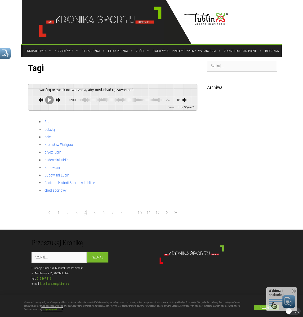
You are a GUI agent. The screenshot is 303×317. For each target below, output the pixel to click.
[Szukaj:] (242, 65)
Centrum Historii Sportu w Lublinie (70, 183)
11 (149, 212)
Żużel (140, 51)
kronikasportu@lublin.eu (54, 283)
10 (140, 212)
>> (175, 212)
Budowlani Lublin (57, 175)
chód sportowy (56, 190)
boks (48, 137)
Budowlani (52, 167)
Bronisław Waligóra (59, 144)
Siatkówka (161, 51)
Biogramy (272, 51)
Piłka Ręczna (118, 51)
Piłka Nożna (91, 51)
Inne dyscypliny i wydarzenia (194, 51)
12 (158, 212)
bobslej (50, 129)
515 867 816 (44, 278)
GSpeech (189, 107)
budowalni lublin (56, 160)
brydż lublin (53, 152)
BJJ (47, 122)
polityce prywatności (52, 309)
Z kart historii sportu (240, 51)
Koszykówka (64, 51)
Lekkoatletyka (35, 51)
